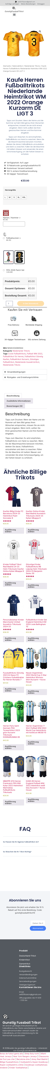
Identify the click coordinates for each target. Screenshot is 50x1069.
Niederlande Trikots (32, 66)
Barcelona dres (23, 1059)
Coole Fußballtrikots (17, 353)
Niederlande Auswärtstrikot (27, 362)
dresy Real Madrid (39, 1059)
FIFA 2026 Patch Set (15, 271)
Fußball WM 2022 (34, 353)
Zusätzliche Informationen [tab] (19, 401)
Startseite (7, 66)
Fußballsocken (13, 239)
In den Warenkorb (30, 303)
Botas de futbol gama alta (11, 1053)
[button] (14, 14)
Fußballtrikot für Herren (13, 356)
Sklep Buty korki (32, 1053)
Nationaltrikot (17, 66)
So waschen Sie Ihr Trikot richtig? (17, 852)
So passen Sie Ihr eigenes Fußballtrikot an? (21, 842)
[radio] (5, 197)
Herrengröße (10, 190)
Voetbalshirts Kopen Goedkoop (34, 1062)
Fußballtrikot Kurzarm (19, 359)
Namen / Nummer (12, 219)
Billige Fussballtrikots (9, 1062)
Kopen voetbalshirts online (11, 1065)
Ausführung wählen (10, 531)
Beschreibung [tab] (13, 396)
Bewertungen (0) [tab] (15, 406)
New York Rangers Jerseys (25, 1056)
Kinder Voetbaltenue (18, 1067)
